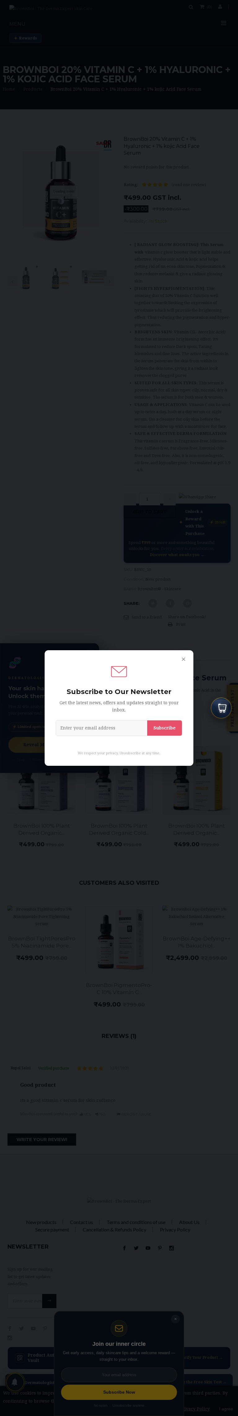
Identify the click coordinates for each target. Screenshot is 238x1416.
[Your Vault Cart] (221, 708)
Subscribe (164, 727)
